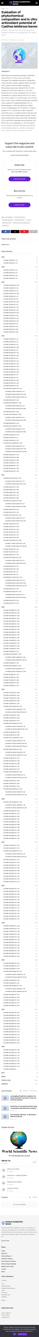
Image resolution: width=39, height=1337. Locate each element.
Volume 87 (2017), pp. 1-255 (11, 588)
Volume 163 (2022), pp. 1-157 (11, 888)
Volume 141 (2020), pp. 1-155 (11, 813)
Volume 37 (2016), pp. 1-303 (11, 372)
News (3, 1076)
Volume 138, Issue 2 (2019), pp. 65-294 (16, 794)
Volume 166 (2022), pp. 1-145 (11, 897)
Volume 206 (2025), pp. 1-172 (11, 1031)
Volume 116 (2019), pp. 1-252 (11, 695)
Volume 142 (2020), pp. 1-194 (11, 816)
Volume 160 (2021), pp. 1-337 (11, 876)
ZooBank (4, 1297)
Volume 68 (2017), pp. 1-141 (11, 509)
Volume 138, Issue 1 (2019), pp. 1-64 (15, 792)
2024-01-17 (14, 1110)
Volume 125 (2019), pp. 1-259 (11, 732)
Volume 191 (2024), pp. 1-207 (11, 980)
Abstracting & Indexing (14, 1182)
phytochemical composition (21, 222)
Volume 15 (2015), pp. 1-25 (10, 299)
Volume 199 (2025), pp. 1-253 (11, 1012)
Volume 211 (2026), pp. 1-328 (11, 1050)
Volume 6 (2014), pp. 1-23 (10, 278)
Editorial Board (6, 1256)
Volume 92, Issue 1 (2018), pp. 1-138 (15, 657)
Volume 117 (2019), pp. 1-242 (11, 698)
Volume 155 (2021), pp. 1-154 (11, 862)
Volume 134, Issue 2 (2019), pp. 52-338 (16, 777)
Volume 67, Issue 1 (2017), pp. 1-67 (15, 503)
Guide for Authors (12, 1188)
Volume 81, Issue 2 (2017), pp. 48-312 (15, 563)
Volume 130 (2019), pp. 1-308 (11, 761)
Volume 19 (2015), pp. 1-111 (11, 310)
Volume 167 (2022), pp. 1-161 (11, 899)
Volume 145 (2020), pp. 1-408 (11, 824)
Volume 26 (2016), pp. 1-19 (10, 341)
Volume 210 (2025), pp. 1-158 (11, 1043)
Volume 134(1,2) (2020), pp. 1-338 (12, 772)
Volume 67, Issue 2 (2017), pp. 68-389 (15, 506)
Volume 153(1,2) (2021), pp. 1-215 (12, 851)
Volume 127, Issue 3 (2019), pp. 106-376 (16, 746)
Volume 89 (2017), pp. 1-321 (11, 600)
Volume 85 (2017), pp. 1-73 (10, 574)
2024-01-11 (4, 40)
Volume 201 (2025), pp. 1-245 (11, 1018)
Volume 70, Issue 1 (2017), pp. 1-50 (15, 518)
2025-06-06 (14, 1102)
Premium (4, 1084)
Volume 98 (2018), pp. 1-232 (11, 682)
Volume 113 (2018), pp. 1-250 (11, 646)
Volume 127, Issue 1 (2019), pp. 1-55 (15, 740)
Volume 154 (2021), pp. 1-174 (11, 859)
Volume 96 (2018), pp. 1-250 (11, 677)
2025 (2, 1009)
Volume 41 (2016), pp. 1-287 (11, 383)
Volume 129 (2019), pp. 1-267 (11, 758)
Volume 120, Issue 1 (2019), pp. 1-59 (15, 709)
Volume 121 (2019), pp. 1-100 (11, 715)
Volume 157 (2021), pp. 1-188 (11, 868)
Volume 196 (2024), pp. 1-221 (11, 1000)
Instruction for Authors (8, 1261)
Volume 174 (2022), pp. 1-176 (11, 919)
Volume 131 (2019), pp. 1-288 (11, 763)
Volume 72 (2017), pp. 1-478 (11, 526)
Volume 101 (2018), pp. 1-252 (11, 613)
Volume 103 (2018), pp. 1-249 (11, 618)
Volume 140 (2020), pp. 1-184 (11, 811)
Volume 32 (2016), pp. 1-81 (10, 358)
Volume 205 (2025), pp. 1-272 (11, 1029)
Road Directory (5, 1294)
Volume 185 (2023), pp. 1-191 (11, 953)
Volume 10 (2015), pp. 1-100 (11, 285)
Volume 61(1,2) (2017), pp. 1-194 (12, 478)
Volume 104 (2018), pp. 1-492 (11, 621)
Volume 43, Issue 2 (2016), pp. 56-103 (15, 394)
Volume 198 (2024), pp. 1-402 (11, 1005)
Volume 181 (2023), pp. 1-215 (11, 942)
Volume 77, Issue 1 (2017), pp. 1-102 (15, 543)
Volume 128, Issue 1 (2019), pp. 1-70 (15, 752)
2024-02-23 (14, 1119)
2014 (2, 267)
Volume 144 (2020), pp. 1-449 (11, 822)
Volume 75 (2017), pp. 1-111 (11, 535)
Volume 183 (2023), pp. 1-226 (11, 948)
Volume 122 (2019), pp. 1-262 (11, 718)
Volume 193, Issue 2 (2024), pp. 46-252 (16, 991)
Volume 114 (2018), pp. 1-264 (11, 648)
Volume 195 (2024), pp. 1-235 (11, 997)
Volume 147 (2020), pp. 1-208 (11, 830)
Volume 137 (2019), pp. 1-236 (11, 786)
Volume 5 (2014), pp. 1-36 (10, 275)
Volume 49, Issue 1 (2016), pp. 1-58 (15, 429)
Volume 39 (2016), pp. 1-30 (10, 377)
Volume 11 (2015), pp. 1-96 (10, 288)
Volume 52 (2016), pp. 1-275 (11, 440)
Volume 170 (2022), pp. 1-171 (11, 908)
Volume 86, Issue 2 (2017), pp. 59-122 (15, 583)
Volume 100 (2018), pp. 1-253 (11, 610)
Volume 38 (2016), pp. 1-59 (10, 374)
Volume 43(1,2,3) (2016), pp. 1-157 (12, 388)
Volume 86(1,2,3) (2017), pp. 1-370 (12, 577)
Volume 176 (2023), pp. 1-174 (11, 928)
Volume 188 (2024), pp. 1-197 (11, 966)
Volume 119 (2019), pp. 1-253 (11, 703)
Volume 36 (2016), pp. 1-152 (11, 369)
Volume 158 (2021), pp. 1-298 (11, 870)
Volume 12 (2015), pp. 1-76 (10, 290)
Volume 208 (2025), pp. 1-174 (11, 1037)
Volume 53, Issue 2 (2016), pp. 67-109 (15, 448)
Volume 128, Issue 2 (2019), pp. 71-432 (16, 755)
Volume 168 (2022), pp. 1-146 (11, 902)
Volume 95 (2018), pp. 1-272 (11, 674)
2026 (2, 1046)
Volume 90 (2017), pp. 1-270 (11, 603)
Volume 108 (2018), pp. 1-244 (11, 632)
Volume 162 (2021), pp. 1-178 (11, 881)
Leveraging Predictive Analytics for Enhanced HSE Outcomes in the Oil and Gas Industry (23, 1098)
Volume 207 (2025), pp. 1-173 (11, 1034)
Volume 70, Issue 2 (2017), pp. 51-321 (15, 521)
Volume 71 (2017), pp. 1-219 (11, 523)
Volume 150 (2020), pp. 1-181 (11, 838)
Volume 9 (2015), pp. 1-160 (10, 332)
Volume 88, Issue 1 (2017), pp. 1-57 (15, 594)
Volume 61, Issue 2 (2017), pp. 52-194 (15, 484)
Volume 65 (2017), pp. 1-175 (11, 495)
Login (12, 155)
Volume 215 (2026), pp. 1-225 (11, 1060)
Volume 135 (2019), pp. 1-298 (11, 780)
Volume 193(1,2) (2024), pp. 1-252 (12, 985)
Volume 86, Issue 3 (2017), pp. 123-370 (16, 585)
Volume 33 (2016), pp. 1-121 (11, 361)
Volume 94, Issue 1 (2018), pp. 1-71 (15, 668)
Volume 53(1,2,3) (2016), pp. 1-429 (12, 443)
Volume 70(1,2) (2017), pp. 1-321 (12, 515)
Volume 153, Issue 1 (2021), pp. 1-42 (15, 854)
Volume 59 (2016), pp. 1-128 (11, 468)
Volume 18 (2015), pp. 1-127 (11, 307)
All (21, 1090)
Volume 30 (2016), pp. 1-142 (11, 352)
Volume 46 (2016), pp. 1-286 (11, 411)
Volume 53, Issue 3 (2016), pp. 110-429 (16, 451)
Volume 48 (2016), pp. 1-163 (11, 423)
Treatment (5, 225)
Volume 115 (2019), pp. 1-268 (11, 692)
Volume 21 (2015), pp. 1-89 (10, 315)
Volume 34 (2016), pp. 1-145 (11, 363)
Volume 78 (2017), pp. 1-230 (11, 549)
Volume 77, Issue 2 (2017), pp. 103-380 (16, 546)
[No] (37, 1331)
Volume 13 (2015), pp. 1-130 (11, 293)
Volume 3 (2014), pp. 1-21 (10, 270)
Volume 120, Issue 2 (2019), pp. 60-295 (16, 712)
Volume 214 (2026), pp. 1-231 (11, 1058)
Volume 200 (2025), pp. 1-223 (11, 1015)
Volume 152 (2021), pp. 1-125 (11, 848)
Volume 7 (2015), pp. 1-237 (10, 326)
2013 (2, 257)
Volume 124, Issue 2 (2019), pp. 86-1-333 (16, 729)
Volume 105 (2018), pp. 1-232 (11, 624)
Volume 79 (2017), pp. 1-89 (10, 552)
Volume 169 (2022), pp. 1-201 (11, 905)
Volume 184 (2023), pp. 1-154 (11, 950)
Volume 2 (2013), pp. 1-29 (10, 263)
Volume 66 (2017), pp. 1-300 (11, 498)
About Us (6, 1160)
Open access (5, 244)
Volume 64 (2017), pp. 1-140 (11, 492)
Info (3, 1073)
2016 (2, 336)
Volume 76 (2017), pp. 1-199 (11, 537)
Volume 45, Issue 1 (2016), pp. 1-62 (15, 405)
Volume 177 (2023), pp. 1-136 (11, 931)
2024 (2, 960)
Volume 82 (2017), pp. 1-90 (10, 566)
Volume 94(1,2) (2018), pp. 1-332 (12, 665)
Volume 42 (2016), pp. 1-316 (11, 385)
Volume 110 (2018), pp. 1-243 (11, 637)
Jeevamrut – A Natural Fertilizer (17, 1175)
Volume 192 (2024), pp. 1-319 (11, 983)
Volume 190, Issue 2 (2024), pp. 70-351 (16, 977)
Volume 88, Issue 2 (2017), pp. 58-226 (15, 597)
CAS (2, 1284)
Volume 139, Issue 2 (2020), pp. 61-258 (16, 807)
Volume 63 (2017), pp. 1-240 (11, 489)
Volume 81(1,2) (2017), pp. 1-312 (12, 557)
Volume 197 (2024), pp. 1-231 (11, 1002)
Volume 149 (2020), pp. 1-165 (11, 835)
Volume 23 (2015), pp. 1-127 (11, 321)
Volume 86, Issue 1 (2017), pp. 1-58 (15, 580)
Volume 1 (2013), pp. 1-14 (10, 260)
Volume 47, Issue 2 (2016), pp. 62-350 (15, 420)
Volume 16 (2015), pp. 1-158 (11, 301)
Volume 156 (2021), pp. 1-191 (11, 865)
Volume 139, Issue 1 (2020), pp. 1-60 (15, 805)
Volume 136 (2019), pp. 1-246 (11, 783)
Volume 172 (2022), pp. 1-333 (11, 913)
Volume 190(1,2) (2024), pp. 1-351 (12, 971)
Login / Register (6, 1313)
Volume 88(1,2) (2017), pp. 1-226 (12, 591)
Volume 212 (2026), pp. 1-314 (11, 1052)
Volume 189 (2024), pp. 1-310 (11, 968)
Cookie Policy (5, 1317)
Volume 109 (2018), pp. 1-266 (11, 635)
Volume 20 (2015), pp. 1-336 (11, 312)
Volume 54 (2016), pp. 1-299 (11, 454)
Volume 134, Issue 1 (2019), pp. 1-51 (15, 775)
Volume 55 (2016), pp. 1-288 (11, 457)
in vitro (29, 220)
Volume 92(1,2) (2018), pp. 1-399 (12, 654)
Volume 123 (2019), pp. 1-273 (11, 720)
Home (3, 8)
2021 (7, 8)
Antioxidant (9, 217)
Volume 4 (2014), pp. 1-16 (10, 272)
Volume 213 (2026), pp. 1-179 (11, 1055)
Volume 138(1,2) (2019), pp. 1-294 (12, 789)
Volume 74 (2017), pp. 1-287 (11, 532)
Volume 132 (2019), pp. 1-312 (11, 766)
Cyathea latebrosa (7, 220)
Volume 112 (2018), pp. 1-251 (11, 643)
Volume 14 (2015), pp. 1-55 (10, 296)
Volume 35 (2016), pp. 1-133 (11, 366)
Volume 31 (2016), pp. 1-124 (11, 355)
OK (14, 1334)
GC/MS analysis (19, 220)
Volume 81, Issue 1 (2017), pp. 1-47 (15, 560)
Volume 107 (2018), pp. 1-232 (11, 629)
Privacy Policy (5, 1315)
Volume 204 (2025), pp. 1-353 (11, 1026)
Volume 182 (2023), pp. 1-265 (11, 945)
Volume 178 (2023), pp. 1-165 (11, 934)
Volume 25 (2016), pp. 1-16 (10, 339)
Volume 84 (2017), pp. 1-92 (10, 571)
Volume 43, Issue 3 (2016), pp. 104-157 (16, 397)
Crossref (4, 1280)
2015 (2, 282)
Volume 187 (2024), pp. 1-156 (11, 963)
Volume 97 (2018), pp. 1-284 (11, 680)
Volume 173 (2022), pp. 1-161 (11, 916)
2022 (2, 885)
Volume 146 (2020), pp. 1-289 (11, 827)
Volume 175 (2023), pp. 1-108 (11, 926)
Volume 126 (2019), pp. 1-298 (11, 735)
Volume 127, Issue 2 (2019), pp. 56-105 (16, 743)
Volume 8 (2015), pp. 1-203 (10, 329)
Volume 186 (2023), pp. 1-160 (11, 956)
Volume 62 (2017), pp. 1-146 (11, 487)
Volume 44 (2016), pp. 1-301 (11, 400)
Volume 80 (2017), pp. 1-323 (11, 554)
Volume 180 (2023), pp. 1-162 (11, 939)
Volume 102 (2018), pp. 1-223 (11, 615)
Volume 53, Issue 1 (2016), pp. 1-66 (15, 446)
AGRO (3, 1300)
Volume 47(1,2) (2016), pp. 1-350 (12, 414)
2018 (2, 607)
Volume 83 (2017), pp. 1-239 (11, 569)
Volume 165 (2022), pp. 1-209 (11, 894)
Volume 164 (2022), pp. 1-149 (11, 891)
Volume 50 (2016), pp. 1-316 (11, 434)
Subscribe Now (19, 179)
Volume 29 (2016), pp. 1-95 (10, 350)
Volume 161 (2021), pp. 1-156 (11, 879)
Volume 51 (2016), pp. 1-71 (10, 437)
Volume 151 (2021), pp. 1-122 (11, 845)
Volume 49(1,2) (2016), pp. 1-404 (12, 426)
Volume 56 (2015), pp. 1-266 (11, 460)
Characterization (20, 217)
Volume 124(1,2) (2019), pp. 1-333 (12, 723)
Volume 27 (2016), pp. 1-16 (10, 344)
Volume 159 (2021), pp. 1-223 (11, 873)
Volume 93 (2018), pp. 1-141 (11, 663)
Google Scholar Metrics (8, 1288)
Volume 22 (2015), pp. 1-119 (11, 318)
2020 (2, 799)
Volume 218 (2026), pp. (9, 1069)
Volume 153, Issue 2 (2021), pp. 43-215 (16, 856)
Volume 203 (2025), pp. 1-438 (11, 1023)
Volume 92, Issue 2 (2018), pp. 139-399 (16, 660)
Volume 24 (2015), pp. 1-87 (10, 323)
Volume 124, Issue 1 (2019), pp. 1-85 (15, 726)
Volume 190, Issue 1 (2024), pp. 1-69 (15, 974)
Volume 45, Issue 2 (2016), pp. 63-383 (15, 408)
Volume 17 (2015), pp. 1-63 (10, 304)
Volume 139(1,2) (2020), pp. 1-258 (12, 802)
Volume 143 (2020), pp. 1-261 (11, 819)
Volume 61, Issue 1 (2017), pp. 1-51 (15, 481)
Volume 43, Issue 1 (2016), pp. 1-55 (15, 391)
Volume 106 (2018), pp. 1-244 (11, 626)
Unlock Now (19, 205)
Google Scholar (5, 1286)
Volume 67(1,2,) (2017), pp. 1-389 (12, 500)
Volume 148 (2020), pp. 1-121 (11, 832)
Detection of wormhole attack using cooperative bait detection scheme (23, 1107)
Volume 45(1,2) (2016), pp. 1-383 (12, 403)
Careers (34, 1197)
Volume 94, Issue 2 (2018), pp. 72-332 (15, 671)
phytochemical (6, 222)
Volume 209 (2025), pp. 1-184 (11, 1040)
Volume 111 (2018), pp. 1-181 (11, 640)
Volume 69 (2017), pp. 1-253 (11, 512)
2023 (2, 922)
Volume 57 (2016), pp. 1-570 (11, 463)
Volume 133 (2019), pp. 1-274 (11, 769)
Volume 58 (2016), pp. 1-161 (11, 465)
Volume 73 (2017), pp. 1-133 (11, 529)
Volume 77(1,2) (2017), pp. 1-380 (12, 540)
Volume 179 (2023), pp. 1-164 (11, 937)
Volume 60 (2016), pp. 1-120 (11, 471)
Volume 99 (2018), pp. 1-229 (11, 685)
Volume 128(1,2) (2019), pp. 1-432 (12, 749)
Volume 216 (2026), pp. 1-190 (11, 1063)
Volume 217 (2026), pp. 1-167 (11, 1066)
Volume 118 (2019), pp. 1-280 (11, 700)
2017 (2, 475)
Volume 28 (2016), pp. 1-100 (11, 347)
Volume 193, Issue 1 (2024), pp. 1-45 (15, 988)
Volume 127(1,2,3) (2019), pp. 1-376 (13, 737)
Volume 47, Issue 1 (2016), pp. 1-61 (15, 417)
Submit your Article (13, 1169)
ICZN (3, 1290)
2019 (2, 689)
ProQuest (4, 1292)
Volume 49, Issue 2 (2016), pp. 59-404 (15, 431)
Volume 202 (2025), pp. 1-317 (11, 1020)
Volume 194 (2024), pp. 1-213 (11, 994)
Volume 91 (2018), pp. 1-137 (11, 651)
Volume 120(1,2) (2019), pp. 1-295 (12, 706)
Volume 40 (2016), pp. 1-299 (11, 380)
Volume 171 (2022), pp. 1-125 (11, 910)
